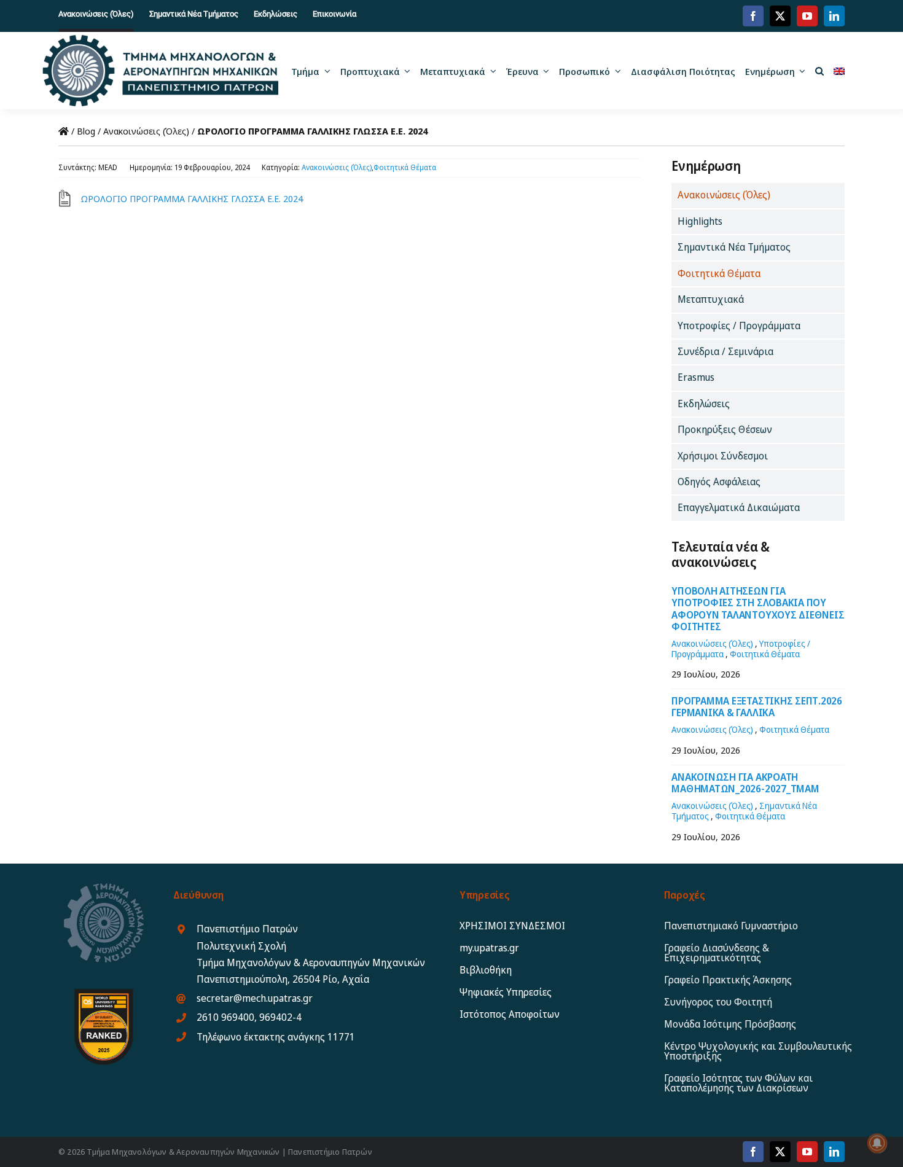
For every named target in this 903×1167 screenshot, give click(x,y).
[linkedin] (834, 16)
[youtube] (807, 16)
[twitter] (780, 16)
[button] (819, 70)
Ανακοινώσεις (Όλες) (146, 131)
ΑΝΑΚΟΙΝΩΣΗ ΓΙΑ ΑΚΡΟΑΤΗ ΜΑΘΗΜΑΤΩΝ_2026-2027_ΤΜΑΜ (745, 782)
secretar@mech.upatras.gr (255, 998)
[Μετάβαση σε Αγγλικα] (839, 70)
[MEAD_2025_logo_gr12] (160, 39)
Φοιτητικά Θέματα (404, 167)
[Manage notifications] (877, 1143)
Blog (86, 131)
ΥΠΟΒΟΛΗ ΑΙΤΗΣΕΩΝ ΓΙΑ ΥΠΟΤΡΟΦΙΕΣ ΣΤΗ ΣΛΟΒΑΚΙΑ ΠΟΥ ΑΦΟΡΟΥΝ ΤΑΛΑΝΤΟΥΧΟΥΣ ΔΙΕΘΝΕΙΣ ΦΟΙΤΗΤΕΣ (757, 608)
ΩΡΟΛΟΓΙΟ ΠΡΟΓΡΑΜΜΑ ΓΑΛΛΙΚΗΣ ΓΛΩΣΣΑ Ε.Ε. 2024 (191, 198)
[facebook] (753, 16)
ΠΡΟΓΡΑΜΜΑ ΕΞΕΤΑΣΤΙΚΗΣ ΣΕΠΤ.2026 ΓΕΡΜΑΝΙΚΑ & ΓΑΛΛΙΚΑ (756, 706)
